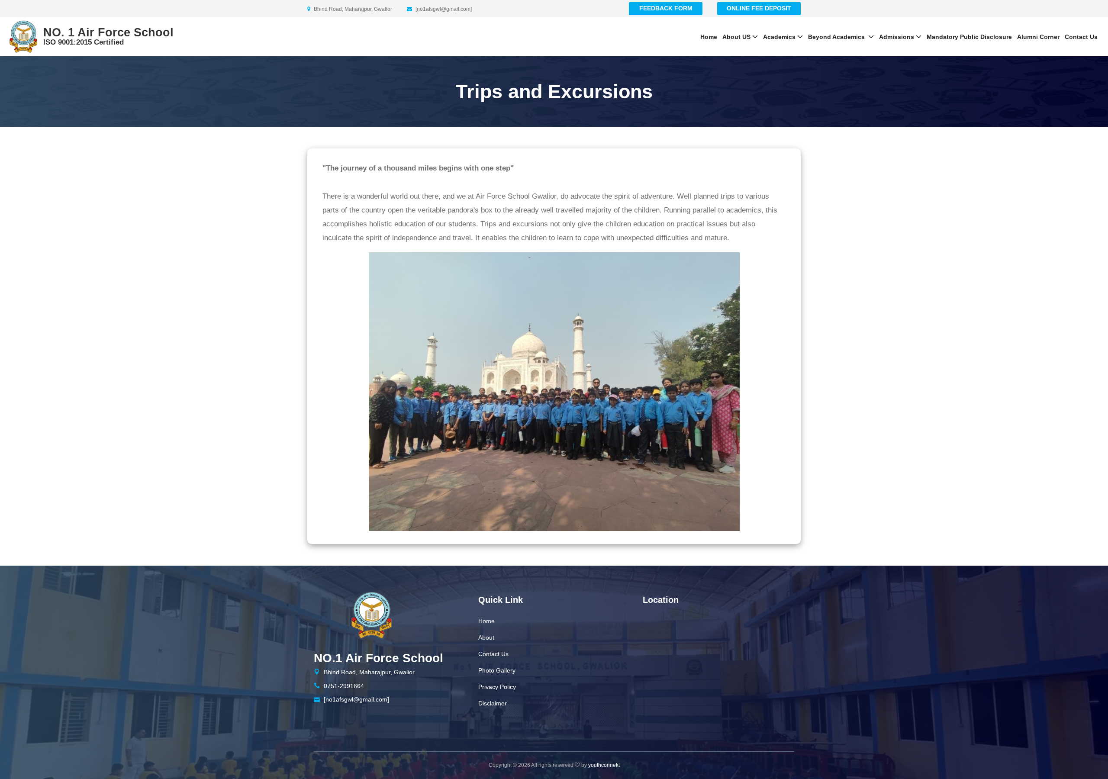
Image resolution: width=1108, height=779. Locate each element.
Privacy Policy (497, 686)
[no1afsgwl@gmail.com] (356, 699)
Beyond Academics (837, 36)
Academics (779, 36)
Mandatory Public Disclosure (969, 36)
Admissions (896, 36)
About (486, 637)
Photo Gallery (496, 670)
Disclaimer (492, 703)
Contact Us (1081, 36)
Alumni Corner (1038, 36)
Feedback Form (665, 8)
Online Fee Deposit (759, 8)
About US (736, 36)
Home (708, 36)
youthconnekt (604, 765)
